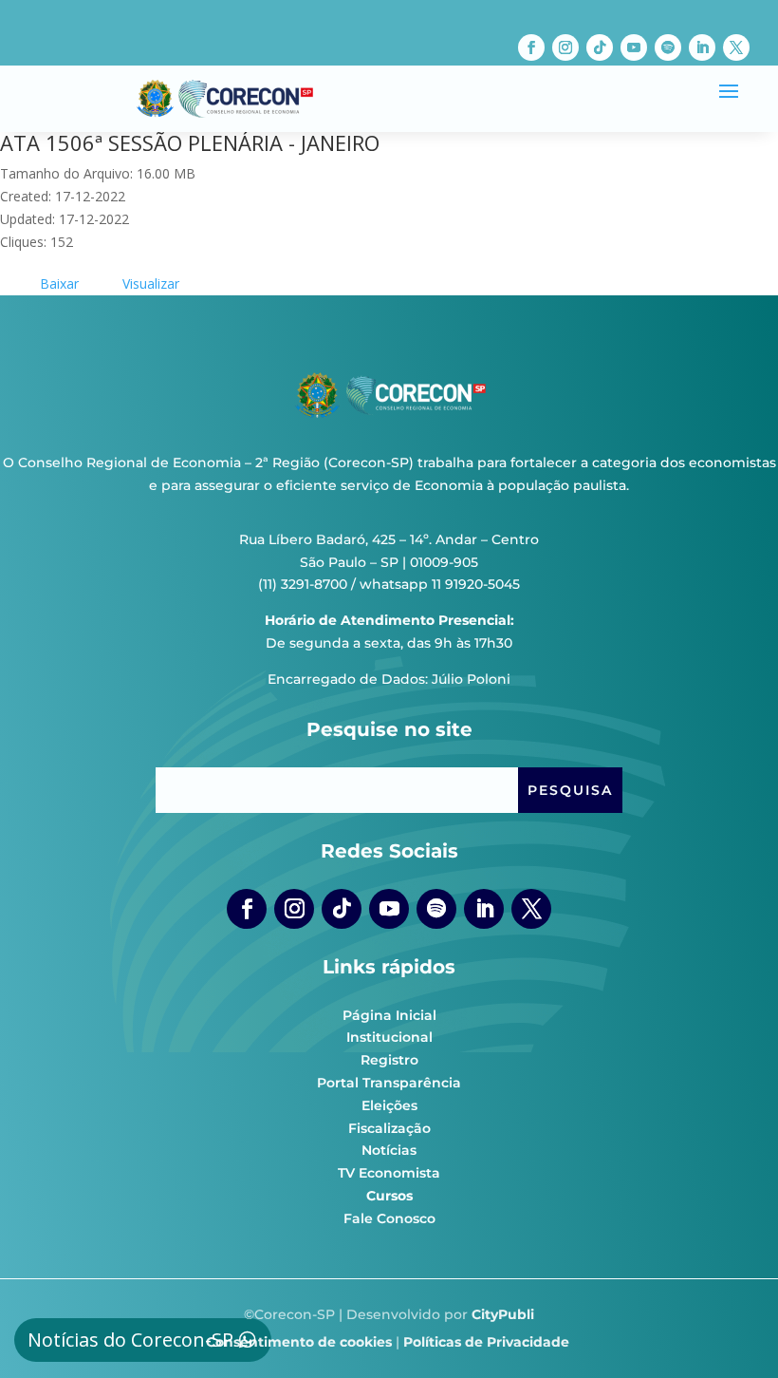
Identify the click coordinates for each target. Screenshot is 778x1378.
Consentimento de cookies (299, 1341)
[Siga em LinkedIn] (702, 47)
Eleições (389, 1105)
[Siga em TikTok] (599, 47)
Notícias (389, 1150)
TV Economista (389, 1172)
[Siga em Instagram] (565, 47)
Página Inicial (389, 1015)
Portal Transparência (389, 1082)
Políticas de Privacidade (486, 1341)
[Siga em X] (736, 47)
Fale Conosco (389, 1218)
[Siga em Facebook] (531, 47)
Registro (389, 1059)
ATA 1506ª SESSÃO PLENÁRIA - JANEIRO (190, 142)
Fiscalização (389, 1128)
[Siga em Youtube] (634, 47)
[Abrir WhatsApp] (730, 1330)
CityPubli (503, 1314)
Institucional (389, 1037)
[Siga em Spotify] (668, 47)
